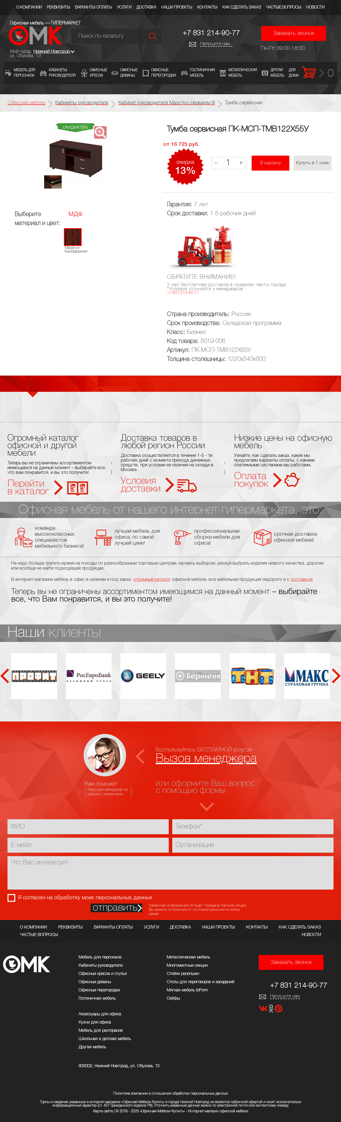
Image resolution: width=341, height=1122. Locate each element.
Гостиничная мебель (97, 998)
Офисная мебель (26, 103)
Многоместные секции (187, 965)
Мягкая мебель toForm (187, 990)
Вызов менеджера (206, 758)
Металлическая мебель (188, 957)
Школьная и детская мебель (105, 1039)
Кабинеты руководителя (101, 965)
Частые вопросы (283, 7)
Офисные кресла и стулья (103, 974)
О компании (29, 7)
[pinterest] (278, 1010)
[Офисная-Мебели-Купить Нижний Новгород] (35, 44)
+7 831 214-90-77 (211, 33)
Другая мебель (92, 1047)
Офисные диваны (95, 982)
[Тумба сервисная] (75, 157)
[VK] (264, 1010)
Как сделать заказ (241, 7)
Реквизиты (58, 7)
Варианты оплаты (93, 7)
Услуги (124, 7)
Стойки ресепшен (183, 974)
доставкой (302, 580)
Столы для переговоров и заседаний (200, 982)
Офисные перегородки (99, 990)
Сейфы (173, 998)
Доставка (146, 7)
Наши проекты (176, 7)
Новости (315, 7)
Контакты (207, 7)
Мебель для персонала (100, 957)
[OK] (272, 1010)
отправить (115, 908)
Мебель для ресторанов (101, 1030)
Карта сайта (103, 1111)
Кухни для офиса (95, 1022)
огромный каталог (151, 580)
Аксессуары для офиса (100, 1014)
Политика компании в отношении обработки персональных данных (170, 1093)
